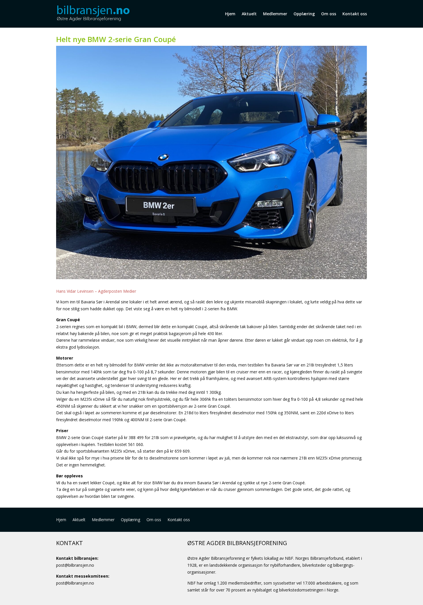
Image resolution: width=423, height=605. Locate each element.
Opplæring (304, 13)
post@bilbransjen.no (75, 565)
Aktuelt (249, 13)
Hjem (230, 13)
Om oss (328, 13)
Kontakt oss (354, 13)
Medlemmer (275, 13)
